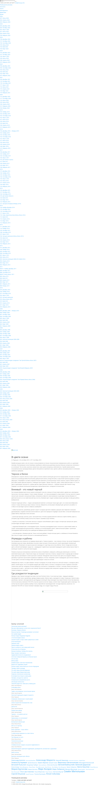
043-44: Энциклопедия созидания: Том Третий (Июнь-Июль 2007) (18, 360)
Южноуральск (4, 10)
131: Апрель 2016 (5, 182)
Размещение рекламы (6, 5)
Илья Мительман (40, 767)
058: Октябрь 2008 (5, 333)
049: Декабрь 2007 (5, 351)
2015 (1, 188)
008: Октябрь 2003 (5, 435)
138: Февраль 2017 (5, 167)
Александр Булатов (18, 760)
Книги (1, 8)
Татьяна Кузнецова (39, 774)
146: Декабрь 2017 (5, 152)
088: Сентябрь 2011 (5, 272)
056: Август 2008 (4, 337)
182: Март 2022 (4, 73)
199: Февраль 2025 (5, 35)
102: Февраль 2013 (5, 243)
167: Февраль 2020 (5, 106)
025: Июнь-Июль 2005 (6, 398)
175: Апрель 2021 (5, 89)
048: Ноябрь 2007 (5, 352)
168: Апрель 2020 (5, 104)
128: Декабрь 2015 (5, 190)
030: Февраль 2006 (5, 387)
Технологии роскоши (17, 741)
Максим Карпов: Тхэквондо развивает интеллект (25, 632)
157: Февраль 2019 (5, 127)
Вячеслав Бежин (43, 765)
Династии (14, 706)
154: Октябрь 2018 (5, 135)
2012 (1, 245)
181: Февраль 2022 (5, 75)
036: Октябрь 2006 (5, 375)
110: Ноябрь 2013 (5, 228)
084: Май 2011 (4, 278)
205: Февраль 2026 (5, 22)
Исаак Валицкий (16, 641)
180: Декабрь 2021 (5, 79)
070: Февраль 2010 (5, 307)
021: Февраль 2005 (5, 406)
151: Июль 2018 (4, 140)
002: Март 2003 (4, 446)
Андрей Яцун (82, 760)
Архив (1, 14)
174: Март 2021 (4, 91)
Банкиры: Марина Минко (19, 630)
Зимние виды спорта (17, 645)
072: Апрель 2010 (5, 303)
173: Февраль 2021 (5, 92)
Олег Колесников (90, 769)
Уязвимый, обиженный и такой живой (22, 699)
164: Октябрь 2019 (5, 113)
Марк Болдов (45, 769)
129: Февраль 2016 (5, 186)
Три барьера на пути (17, 737)
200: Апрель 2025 (5, 33)
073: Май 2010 (4, 301)
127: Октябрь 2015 (5, 192)
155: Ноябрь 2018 (5, 133)
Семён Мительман (74, 771)
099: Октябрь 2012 (5, 251)
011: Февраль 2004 (5, 427)
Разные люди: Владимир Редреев (21, 636)
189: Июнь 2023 (4, 58)
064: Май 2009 (4, 320)
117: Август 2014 (4, 213)
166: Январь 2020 (5, 108)
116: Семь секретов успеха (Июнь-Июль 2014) (12, 215)
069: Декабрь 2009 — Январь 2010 (9, 310)
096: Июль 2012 (4, 257)
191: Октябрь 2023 (5, 54)
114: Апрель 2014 (5, 219)
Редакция (15, 460)
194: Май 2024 (4, 47)
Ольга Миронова (40, 772)
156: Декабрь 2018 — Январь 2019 (9, 131)
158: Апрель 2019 (5, 125)
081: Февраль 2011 (5, 284)
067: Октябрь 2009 (5, 314)
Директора (3, 12)
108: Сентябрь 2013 (5, 232)
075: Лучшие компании (6, 297)
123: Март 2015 (4, 200)
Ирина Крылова (83, 767)
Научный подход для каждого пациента (22, 695)
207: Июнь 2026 (4, 18)
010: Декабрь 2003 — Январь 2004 (9, 431)
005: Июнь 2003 (4, 440)
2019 (1, 110)
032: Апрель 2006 (5, 383)
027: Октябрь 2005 (5, 395)
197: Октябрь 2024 (5, 41)
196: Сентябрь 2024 (5, 43)
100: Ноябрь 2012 (5, 249)
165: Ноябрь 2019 (5, 112)
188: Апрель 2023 (5, 60)
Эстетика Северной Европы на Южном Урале (24, 657)
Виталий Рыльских (19, 765)
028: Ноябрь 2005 (5, 393)
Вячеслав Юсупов (52, 765)
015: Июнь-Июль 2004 (6, 419)
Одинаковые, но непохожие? (19, 718)
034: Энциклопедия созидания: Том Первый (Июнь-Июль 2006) (17, 379)
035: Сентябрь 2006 (5, 377)
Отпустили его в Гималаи (19, 649)
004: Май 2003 (4, 442)
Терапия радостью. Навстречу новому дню (24, 683)
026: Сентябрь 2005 (5, 396)
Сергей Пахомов (30, 774)
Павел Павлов (48, 772)
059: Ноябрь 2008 (5, 331)
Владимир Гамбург (32, 765)
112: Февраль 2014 (5, 223)
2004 (1, 408)
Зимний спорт (15, 643)
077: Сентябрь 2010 (5, 293)
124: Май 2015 (4, 198)
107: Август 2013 (4, 234)
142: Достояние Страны (6, 159)
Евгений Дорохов (82, 765)
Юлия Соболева (53, 774)
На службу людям (16, 634)
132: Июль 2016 (4, 180)
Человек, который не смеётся (20, 678)
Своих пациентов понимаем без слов (22, 702)
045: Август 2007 (4, 358)
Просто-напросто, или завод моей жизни (23, 647)
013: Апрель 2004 (5, 423)
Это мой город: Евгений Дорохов (21, 670)
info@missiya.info (20, 782)
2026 (1, 16)
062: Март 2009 (4, 324)
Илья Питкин (48, 767)
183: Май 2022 (4, 71)
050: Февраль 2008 (5, 347)
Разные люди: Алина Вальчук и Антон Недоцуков (25, 666)
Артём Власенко (32, 762)
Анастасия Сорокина (73, 760)
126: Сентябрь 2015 (5, 194)
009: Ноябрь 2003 (5, 433)
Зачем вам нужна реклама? (19, 626)
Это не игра (15, 659)
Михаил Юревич (81, 769)
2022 (1, 64)
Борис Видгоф (43, 763)
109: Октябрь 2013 (5, 230)
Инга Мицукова (62, 767)
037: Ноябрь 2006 (5, 374)
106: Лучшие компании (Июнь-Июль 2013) (12, 236)
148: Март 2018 (4, 146)
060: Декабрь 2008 (5, 330)
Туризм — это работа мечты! (19, 714)
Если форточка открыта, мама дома (21, 676)
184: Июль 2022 (4, 70)
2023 (1, 50)
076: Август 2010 (4, 295)
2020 (1, 94)
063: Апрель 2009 (5, 322)
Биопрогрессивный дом (18, 722)
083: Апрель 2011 (5, 280)
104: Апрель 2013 (5, 240)
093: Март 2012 (4, 263)
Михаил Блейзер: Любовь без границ (22, 651)
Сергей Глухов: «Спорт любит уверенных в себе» (25, 639)
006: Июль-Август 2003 (6, 439)
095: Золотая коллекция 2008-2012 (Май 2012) (12, 259)
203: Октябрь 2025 (5, 27)
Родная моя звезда (17, 710)
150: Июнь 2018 (4, 142)
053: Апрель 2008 (5, 343)
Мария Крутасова (19, 769)
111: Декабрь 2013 (5, 226)
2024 (1, 37)
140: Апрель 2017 (5, 163)
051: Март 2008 (4, 345)
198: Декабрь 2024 (5, 39)
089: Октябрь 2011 (5, 270)
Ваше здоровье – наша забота (20, 729)
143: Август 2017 (4, 158)
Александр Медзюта (45, 760)
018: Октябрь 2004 (5, 414)
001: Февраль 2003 (5, 448)
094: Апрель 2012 (5, 261)
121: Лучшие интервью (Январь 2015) (10, 203)
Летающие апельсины (18, 681)
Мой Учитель (15, 752)
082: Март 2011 (4, 282)
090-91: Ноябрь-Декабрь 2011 (8, 268)
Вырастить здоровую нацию (19, 664)
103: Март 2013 (4, 242)
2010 (1, 288)
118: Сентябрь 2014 (5, 211)
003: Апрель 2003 (5, 444)
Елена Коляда (15, 767)
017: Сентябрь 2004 (5, 416)
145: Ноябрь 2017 (5, 154)
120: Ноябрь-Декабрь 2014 (7, 207)
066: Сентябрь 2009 (5, 316)
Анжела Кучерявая (19, 763)
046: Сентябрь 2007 (5, 356)
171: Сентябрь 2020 (5, 98)
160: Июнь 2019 (4, 121)
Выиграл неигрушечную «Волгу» (21, 756)
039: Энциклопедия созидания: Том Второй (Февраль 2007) (16, 368)
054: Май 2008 (4, 341)
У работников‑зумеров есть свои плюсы (23, 733)
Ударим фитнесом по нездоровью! (21, 655)
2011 (1, 266)
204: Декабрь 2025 (5, 26)
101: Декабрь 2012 (5, 247)
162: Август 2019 (4, 117)
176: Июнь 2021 (4, 87)
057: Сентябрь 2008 (5, 335)
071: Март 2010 (4, 305)
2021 (1, 77)
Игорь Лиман (32, 767)
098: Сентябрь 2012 (5, 253)
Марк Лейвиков (58, 769)
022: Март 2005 (4, 404)
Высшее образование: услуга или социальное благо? (26, 628)
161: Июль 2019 (4, 119)
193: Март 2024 (4, 48)
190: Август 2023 (4, 56)
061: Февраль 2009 (5, 326)
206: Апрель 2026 (5, 20)
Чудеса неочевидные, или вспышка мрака (23, 691)
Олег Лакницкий (15, 772)
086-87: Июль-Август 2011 (7, 274)
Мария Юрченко (32, 769)
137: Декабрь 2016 (5, 171)
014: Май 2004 (4, 421)
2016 (1, 169)
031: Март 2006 (4, 385)
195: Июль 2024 (4, 45)
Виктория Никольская (86, 763)
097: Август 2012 (4, 255)
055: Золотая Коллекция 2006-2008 (9, 339)
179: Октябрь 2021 (5, 81)
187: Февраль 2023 (5, 62)
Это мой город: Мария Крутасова (21, 672)
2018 (1, 129)
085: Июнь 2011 (4, 276)
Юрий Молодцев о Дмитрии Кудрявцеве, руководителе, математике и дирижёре (34, 748)
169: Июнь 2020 (4, 102)
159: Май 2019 (4, 123)
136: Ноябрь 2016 (5, 173)
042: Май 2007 (4, 362)
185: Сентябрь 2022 (5, 68)
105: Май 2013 (4, 238)
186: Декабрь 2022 (5, 66)
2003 (1, 429)
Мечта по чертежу (17, 725)
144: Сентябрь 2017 (5, 156)
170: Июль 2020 (4, 100)
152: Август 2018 (4, 138)
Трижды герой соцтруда (18, 668)
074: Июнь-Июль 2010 (6, 299)
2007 (1, 349)
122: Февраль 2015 (5, 201)
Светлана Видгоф (58, 772)
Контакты (2, 6)
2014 (1, 205)
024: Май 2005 (4, 400)
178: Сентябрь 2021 (5, 83)
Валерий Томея (53, 762)
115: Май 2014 (4, 217)
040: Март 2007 (4, 366)
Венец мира (15, 660)
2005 (1, 389)
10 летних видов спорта (18, 637)
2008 (1, 328)
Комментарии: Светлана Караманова (22, 662)
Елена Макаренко (24, 767)
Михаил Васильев (71, 769)
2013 (1, 224)
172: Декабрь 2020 (5, 96)
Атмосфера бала (16, 687)
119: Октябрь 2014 (5, 209)
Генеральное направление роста (21, 680)
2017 (1, 150)
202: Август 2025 (4, 29)
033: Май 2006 (4, 381)
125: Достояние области (6, 196)
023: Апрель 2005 (5, 402)
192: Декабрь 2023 (5, 52)
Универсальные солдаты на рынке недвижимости (25, 745)
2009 (1, 309)
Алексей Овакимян (62, 760)
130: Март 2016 (4, 184)
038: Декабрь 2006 (5, 372)
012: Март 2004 (4, 425)
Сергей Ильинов (18, 774)
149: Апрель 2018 (5, 144)
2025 (1, 24)
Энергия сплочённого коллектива (21, 674)
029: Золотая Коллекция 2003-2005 (9, 391)
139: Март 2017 (4, 165)
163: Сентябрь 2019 (5, 115)
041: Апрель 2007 (5, 364)
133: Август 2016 (4, 178)
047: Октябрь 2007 (5, 354)
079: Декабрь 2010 (5, 289)
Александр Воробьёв (30, 760)
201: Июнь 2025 (4, 31)
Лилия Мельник (94, 767)
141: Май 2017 (4, 161)
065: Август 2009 (4, 318)
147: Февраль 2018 (5, 148)
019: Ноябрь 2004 (5, 412)
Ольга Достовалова (27, 772)
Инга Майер (55, 767)
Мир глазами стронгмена (19, 653)
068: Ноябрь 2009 (5, 312)
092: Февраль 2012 (5, 265)
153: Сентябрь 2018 (5, 136)
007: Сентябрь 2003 (5, 437)
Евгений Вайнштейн (66, 765)
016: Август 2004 (4, 417)
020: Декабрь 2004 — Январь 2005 (9, 410)
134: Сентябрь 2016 (5, 177)
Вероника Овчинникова (68, 762)
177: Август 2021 (4, 85)
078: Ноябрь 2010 (5, 291)
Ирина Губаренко (71, 767)
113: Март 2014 (4, 221)
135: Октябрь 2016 (5, 175)
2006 (1, 370)
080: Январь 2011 (5, 286)
